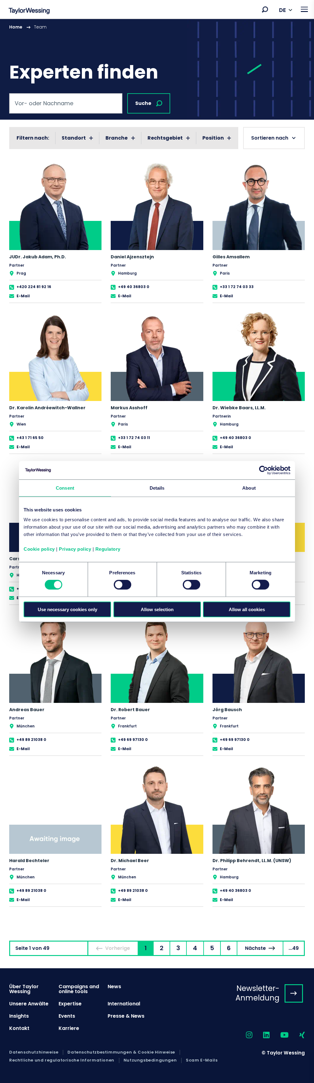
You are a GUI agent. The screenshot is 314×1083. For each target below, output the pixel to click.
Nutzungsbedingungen (150, 1060)
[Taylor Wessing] (29, 11)
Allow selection (157, 609)
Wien (21, 424)
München (26, 726)
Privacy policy (75, 548)
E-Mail (23, 296)
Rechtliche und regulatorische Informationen (61, 1060)
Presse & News (126, 1015)
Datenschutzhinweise (33, 1052)
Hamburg (127, 273)
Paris (225, 273)
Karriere (69, 1028)
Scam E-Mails (201, 1060)
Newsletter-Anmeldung (257, 993)
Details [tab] (157, 488)
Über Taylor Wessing (24, 989)
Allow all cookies (247, 609)
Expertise (70, 1003)
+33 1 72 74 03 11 (134, 437)
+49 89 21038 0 (31, 739)
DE (282, 10)
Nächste (255, 948)
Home (15, 27)
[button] (265, 9)
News (114, 986)
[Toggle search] (265, 9)
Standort (74, 137)
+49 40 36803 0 (133, 286)
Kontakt (19, 1028)
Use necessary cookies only (67, 609)
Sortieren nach (269, 137)
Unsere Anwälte (28, 1003)
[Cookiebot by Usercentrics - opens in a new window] (263, 470)
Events (67, 1015)
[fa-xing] (297, 1035)
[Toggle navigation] (304, 9)
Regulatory (108, 548)
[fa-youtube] (279, 1035)
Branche (116, 137)
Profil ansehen (55, 232)
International (124, 1003)
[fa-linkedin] (261, 1035)
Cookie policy (39, 548)
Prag (21, 273)
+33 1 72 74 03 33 (237, 286)
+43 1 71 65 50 (30, 437)
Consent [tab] (65, 488)
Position (213, 137)
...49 (294, 948)
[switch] (122, 585)
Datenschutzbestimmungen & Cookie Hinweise (121, 1052)
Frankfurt (127, 726)
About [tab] (249, 488)
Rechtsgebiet (165, 137)
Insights (19, 1015)
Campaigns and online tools (79, 989)
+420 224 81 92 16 (34, 286)
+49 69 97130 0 (133, 739)
